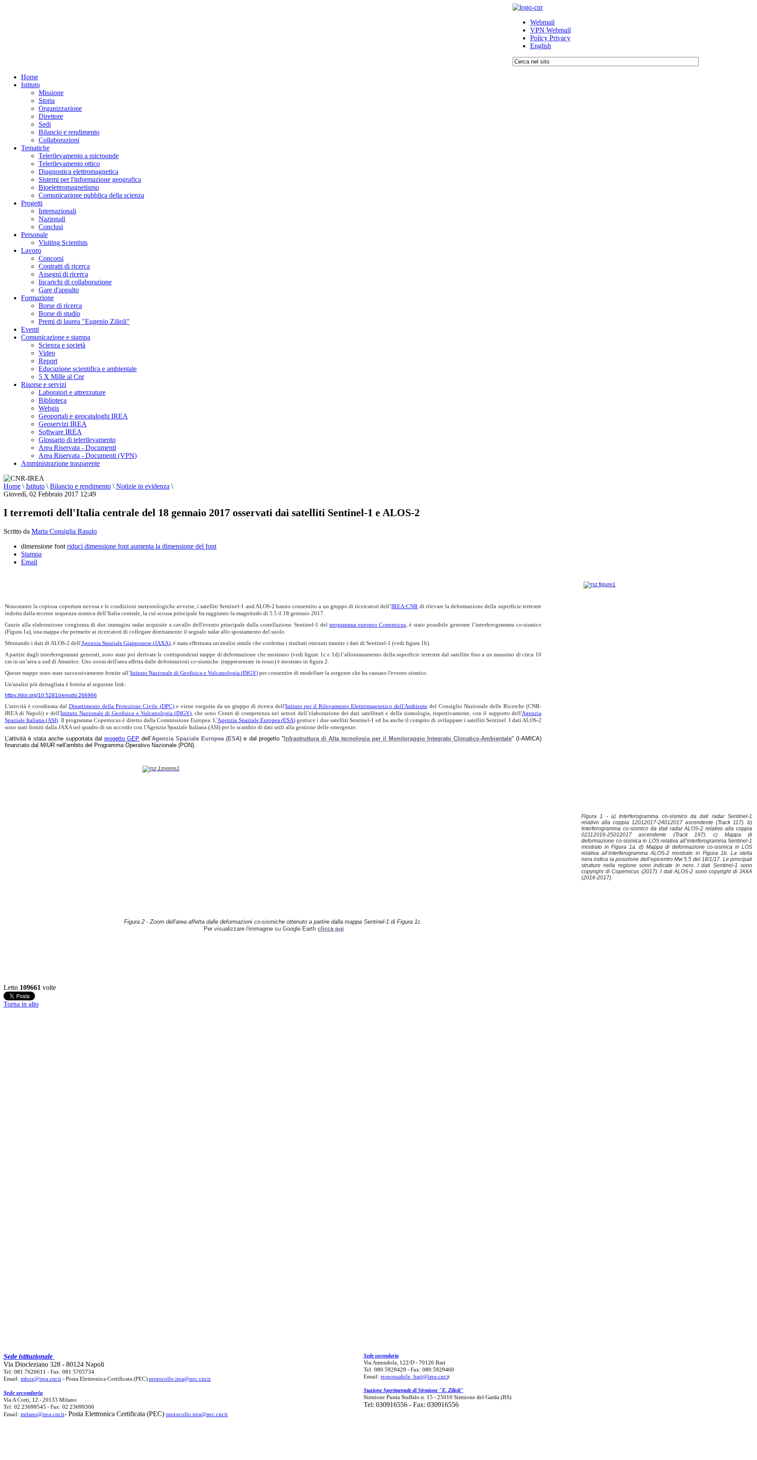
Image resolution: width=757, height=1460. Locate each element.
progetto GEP (121, 738)
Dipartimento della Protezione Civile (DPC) (121, 706)
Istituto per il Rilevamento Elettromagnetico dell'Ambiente (356, 706)
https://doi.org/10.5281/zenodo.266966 (51, 695)
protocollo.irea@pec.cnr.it (180, 1378)
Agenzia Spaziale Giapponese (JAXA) (125, 643)
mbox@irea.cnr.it (41, 1378)
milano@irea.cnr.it (42, 1414)
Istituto (35, 486)
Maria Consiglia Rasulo (64, 531)
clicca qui (331, 928)
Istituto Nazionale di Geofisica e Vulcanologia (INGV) (194, 673)
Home (12, 486)
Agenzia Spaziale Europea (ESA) (256, 720)
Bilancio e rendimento (80, 486)
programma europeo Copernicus (367, 624)
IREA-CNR (404, 606)
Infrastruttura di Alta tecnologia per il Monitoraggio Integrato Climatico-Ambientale (398, 738)
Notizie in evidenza (143, 486)
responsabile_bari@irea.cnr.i (414, 1376)
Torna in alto (21, 1004)
